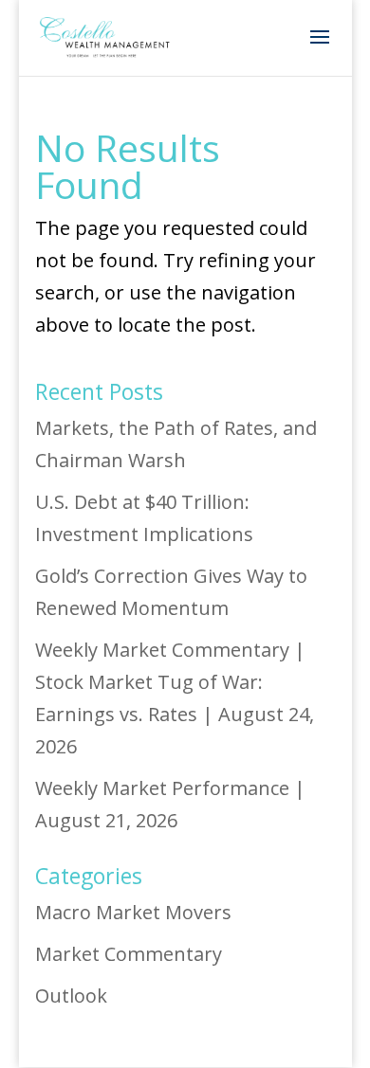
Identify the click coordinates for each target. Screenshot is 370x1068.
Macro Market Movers (133, 912)
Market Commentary (128, 954)
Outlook (71, 995)
